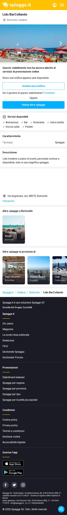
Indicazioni (8, 200)
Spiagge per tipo (11, 394)
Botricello (34, 292)
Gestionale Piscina (12, 357)
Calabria (21, 292)
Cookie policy (9, 419)
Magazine (7, 329)
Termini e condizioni (13, 431)
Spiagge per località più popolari (20, 399)
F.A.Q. (5, 346)
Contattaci (49, 92)
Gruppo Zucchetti (23, 307)
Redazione (8, 340)
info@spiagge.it (17, 503)
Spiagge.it (7, 292)
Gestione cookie (11, 436)
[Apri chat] (61, 509)
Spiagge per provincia (14, 388)
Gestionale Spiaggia (13, 351)
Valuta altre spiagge (33, 104)
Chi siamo (7, 323)
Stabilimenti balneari (13, 377)
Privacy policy (10, 425)
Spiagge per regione (13, 382)
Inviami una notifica (33, 86)
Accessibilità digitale (13, 442)
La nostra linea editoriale (15, 334)
